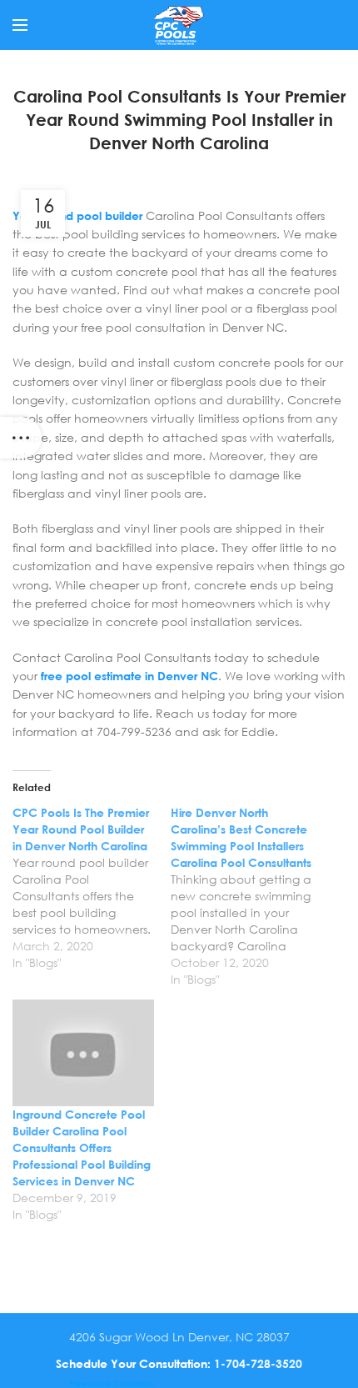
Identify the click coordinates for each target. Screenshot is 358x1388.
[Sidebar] (21, 437)
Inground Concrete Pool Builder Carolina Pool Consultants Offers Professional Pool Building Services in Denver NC (81, 1147)
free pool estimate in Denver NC (129, 676)
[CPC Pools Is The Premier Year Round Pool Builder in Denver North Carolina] (91, 887)
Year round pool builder (77, 215)
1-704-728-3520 (258, 1363)
